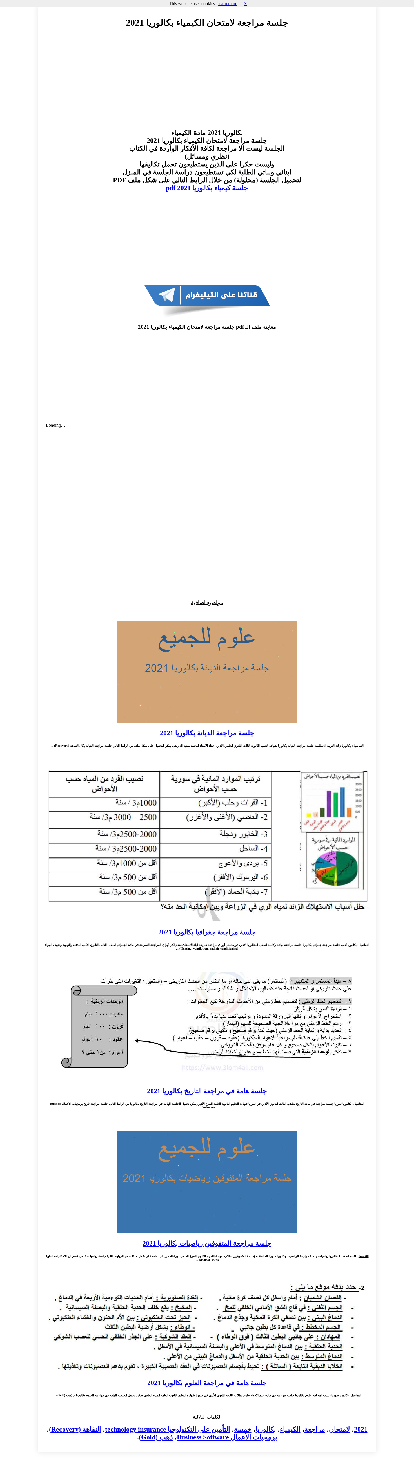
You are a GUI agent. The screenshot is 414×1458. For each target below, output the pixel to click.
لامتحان (339, 1429)
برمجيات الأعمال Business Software (227, 1437)
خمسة (243, 1429)
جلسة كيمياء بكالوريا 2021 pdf (207, 188)
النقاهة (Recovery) (75, 1429)
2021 (361, 1429)
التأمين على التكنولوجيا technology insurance (167, 1429)
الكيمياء (290, 1429)
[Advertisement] (207, 83)
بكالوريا (266, 1429)
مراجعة (314, 1429)
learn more (227, 3)
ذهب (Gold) (156, 1437)
